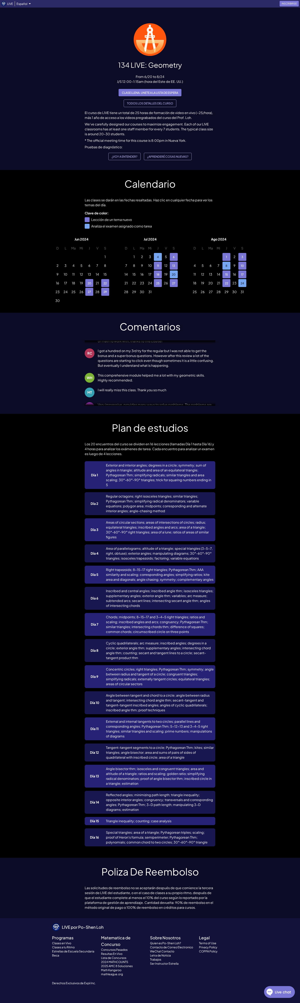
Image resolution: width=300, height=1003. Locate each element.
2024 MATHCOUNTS (114, 962)
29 (105, 292)
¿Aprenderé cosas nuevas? (167, 156)
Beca (55, 955)
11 (158, 265)
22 (105, 283)
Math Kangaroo (111, 970)
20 (89, 283)
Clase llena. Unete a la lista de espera (150, 92)
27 (89, 292)
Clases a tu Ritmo (63, 947)
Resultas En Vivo (111, 953)
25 (158, 283)
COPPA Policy (208, 951)
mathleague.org (112, 974)
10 (242, 265)
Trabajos (155, 959)
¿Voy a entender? (124, 156)
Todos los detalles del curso (150, 103)
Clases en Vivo (61, 943)
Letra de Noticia (160, 955)
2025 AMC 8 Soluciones (117, 966)
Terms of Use (207, 943)
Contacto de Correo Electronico (171, 947)
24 (242, 283)
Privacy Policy (208, 947)
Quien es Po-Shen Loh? (165, 943)
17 (242, 274)
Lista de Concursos (113, 958)
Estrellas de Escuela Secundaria (73, 951)
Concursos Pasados (114, 949)
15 (226, 274)
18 (158, 274)
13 (173, 265)
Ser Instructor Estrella (164, 963)
